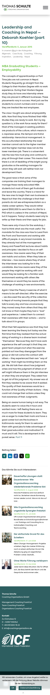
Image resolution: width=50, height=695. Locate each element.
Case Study (17, 54)
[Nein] (23, 692)
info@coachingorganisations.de (18, 628)
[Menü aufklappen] (45, 7)
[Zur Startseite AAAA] (16, 8)
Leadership (18, 57)
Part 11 (19, 437)
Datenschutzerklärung (30, 688)
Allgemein (6, 54)
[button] (4, 456)
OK (13, 688)
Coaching (28, 54)
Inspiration (6, 57)
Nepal (27, 57)
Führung (38, 54)
